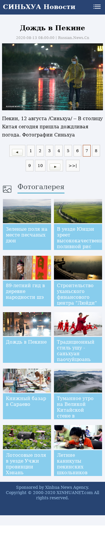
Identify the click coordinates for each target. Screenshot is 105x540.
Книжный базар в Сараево (26, 401)
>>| (73, 165)
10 (40, 165)
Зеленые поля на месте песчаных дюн (27, 235)
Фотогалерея (41, 187)
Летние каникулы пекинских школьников (72, 463)
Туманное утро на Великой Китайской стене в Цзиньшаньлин (76, 410)
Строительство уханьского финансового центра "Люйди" (77, 294)
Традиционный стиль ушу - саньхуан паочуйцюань (75, 350)
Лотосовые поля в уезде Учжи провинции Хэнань (26, 463)
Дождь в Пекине (26, 342)
